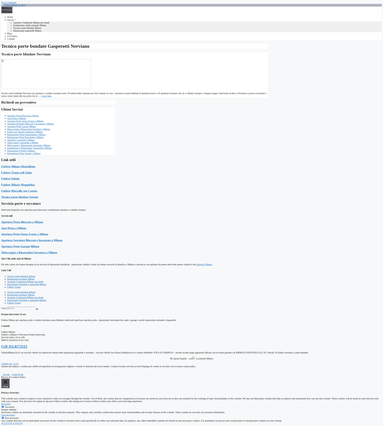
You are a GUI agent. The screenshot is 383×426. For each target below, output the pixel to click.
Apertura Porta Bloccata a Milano (23, 115)
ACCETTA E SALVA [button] (12, 423)
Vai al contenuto (8, 2)
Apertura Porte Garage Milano (21, 126)
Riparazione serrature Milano (21, 279)
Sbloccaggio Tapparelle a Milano (22, 142)
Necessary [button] (6, 404)
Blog (9, 33)
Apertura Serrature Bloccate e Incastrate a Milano (30, 124)
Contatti (11, 39)
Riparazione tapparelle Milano (27, 30)
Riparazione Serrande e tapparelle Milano (26, 284)
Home (10, 17)
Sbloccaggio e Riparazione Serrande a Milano (28, 145)
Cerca (4, 308)
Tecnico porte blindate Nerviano (26, 54)
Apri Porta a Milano (16, 118)
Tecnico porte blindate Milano (27, 28)
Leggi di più (17, 374)
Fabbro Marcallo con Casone (19, 190)
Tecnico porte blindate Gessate (19, 197)
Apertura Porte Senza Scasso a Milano (25, 121)
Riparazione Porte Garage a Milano (24, 153)
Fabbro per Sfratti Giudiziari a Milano (25, 132)
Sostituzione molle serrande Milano (29, 25)
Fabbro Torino (14, 287)
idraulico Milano (204, 264)
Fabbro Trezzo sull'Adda (16, 172)
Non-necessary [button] (8, 415)
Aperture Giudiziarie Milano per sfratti (31, 22)
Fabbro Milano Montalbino (18, 166)
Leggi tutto (46, 96)
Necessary (10, 407)
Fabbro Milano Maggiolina (18, 184)
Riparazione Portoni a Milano (21, 150)
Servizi (10, 20)
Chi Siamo (12, 36)
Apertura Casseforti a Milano (21, 140)
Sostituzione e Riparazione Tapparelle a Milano (29, 148)
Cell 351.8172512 (14, 346)
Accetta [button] (6, 374)
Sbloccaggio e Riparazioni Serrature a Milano (28, 129)
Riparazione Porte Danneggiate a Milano (26, 134)
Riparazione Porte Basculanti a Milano (25, 137)
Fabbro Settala (10, 178)
